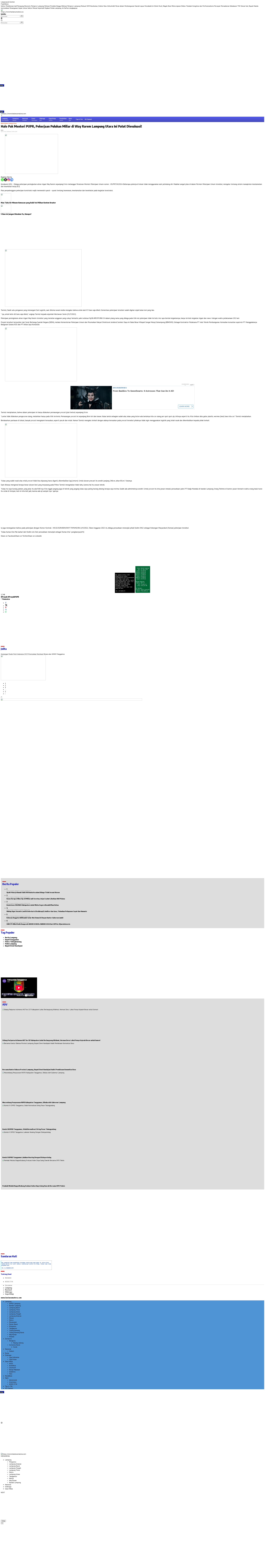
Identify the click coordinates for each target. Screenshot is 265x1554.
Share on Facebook (8, 536)
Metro (11, 1320)
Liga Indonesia (14, 1357)
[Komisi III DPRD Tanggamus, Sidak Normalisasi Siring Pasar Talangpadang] (132, 1116)
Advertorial (13, 1380)
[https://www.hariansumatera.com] (12, 12)
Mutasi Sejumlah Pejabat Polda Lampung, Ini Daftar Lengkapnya (55, 8)
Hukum (11, 1351)
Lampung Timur (14, 1310)
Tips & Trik (79, 119)
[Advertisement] (20, 55)
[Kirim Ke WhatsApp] (6, 612)
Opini (6, 1378)
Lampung (8, 1288)
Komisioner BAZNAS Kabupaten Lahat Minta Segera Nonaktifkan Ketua (33, 905)
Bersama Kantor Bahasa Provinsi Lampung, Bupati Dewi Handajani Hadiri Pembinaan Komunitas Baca (39, 1069)
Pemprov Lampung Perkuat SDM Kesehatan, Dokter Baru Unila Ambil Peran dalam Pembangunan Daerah (103, 6)
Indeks (3, 14)
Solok (15, 1347)
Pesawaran (13, 1322)
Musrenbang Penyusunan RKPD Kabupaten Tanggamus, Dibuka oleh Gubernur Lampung (34, 1102)
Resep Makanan (14, 1370)
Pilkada (11, 1337)
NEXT (3, 1492)
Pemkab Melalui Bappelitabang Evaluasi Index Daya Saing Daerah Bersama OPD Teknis (33, 1186)
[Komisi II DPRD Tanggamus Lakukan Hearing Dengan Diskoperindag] (132, 1144)
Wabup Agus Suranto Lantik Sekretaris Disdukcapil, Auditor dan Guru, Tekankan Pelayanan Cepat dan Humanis (47, 911)
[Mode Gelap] (1, 18)
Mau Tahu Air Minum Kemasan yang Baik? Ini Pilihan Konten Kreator (28, 203)
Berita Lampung (11, 938)
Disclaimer (8, 1285)
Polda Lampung (11, 944)
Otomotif (12, 1368)
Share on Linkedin (35, 536)
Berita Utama (4, 123)
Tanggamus (13, 1328)
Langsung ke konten (8, 2)
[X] (5, 179)
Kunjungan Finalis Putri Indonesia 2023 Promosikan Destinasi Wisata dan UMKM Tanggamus (33, 654)
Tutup (3, 1521)
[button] (21, 16)
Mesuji (11, 1318)
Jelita (11, 1363)
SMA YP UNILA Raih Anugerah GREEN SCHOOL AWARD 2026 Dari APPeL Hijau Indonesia (38, 924)
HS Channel (88, 119)
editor (2, 130)
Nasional (8, 1290)
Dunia (7, 1353)
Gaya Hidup (9, 1294)
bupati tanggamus (12, 940)
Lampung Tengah (15, 1314)
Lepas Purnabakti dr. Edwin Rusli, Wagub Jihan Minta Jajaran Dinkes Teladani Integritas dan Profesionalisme (177, 6)
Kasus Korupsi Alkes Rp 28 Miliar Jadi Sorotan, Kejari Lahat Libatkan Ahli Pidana (36, 899)
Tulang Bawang (14, 1330)
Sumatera (8, 1339)
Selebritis (12, 1372)
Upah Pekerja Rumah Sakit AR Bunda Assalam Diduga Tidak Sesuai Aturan (33, 892)
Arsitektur (12, 1365)
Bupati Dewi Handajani (13, 946)
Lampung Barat (14, 1308)
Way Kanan (13, 1334)
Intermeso (12, 1382)
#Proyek (4, 597)
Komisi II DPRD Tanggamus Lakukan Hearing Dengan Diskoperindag (26, 1157)
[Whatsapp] (2, 179)
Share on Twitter (21, 536)
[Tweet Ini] (6, 606)
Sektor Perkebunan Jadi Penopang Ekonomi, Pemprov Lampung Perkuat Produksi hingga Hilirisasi (34, 6)
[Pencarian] (1, 20)
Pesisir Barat (13, 1324)
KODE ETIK (9, 1282)
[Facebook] (11, 179)
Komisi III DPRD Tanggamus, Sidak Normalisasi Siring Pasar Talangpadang (29, 1129)
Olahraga (8, 1292)
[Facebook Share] (6, 603)
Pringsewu (12, 1326)
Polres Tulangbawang (13, 942)
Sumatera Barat (14, 1345)
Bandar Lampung (15, 1306)
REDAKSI (8, 1278)
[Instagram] (8, 179)
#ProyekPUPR (13, 597)
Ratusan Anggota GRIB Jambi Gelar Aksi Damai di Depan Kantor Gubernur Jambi (35, 918)
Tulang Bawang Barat (16, 1332)
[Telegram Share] (6, 610)
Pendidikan (8, 1376)
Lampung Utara (12, 123)
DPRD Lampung (14, 1303)
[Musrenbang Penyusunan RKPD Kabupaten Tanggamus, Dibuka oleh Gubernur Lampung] (132, 1087)
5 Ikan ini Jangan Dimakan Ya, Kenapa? (16, 214)
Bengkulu (12, 1341)
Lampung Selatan (15, 1316)
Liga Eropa (12, 1359)
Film (10, 1374)
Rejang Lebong (18, 1343)
